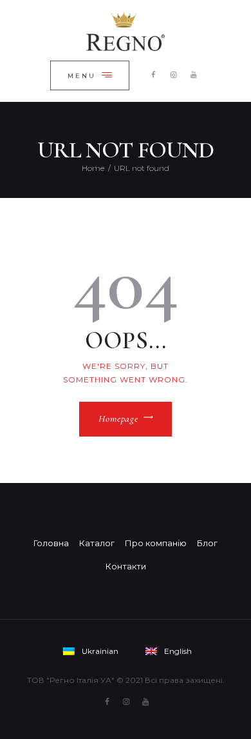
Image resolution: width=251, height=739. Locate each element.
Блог (207, 543)
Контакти (126, 566)
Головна (51, 543)
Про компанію (156, 543)
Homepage (118, 418)
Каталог (97, 543)
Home (93, 168)
